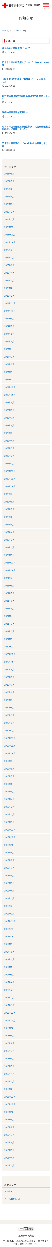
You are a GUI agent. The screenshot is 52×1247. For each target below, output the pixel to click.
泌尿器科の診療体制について (16, 48)
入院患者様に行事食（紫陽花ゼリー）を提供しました (26, 80)
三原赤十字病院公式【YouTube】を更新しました (25, 144)
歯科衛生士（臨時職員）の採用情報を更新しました (26, 96)
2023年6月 (9, 425)
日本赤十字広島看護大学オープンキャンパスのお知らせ (26, 63)
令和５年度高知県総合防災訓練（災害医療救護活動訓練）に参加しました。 (26, 127)
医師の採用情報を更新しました (17, 112)
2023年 (15, 30)
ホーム (5, 30)
